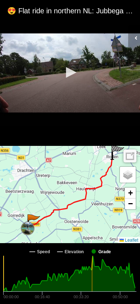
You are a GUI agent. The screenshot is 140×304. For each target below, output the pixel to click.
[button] (70, 72)
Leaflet (131, 240)
